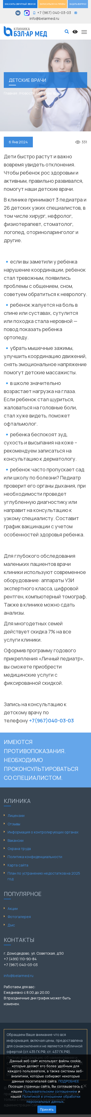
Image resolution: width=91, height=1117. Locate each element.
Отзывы (14, 823)
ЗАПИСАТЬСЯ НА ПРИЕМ (52, 4)
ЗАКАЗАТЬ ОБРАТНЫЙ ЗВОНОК (20, 4)
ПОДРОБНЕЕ (68, 1081)
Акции (13, 908)
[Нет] (84, 1085)
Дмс (11, 925)
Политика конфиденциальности (35, 856)
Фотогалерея (19, 916)
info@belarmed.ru (18, 975)
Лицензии (16, 815)
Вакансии (16, 840)
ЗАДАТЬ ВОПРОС (77, 4)
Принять (47, 1109)
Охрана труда (19, 848)
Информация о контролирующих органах (43, 832)
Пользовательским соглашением (50, 1091)
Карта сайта (18, 865)
